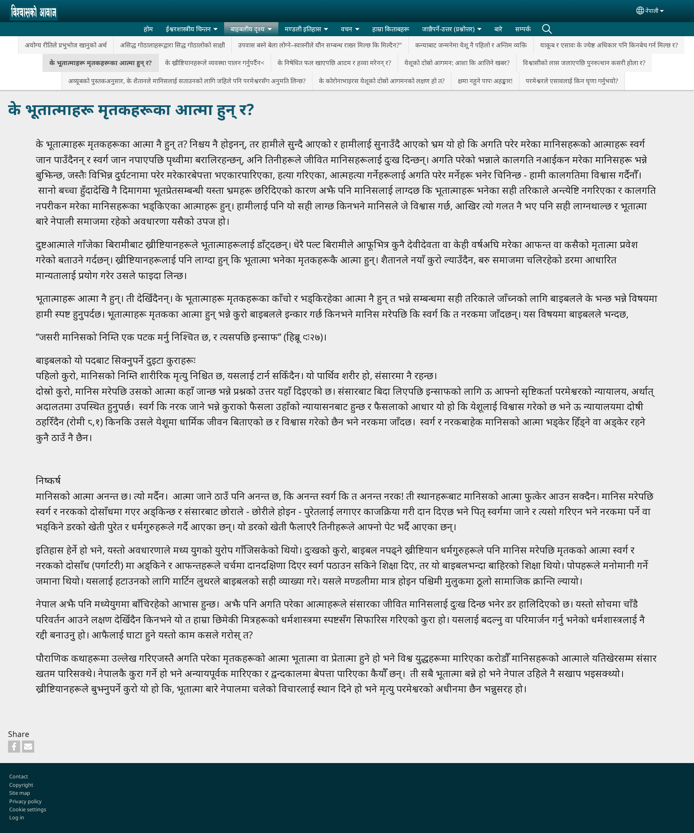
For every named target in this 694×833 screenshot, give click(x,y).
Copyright (21, 784)
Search (547, 29)
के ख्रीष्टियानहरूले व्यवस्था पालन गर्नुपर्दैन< (214, 62)
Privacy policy (25, 801)
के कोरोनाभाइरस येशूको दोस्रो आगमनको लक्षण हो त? (382, 80)
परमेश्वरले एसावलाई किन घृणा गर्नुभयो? (572, 80)
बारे (498, 29)
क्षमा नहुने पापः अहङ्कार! (485, 80)
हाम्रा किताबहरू (390, 29)
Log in (16, 817)
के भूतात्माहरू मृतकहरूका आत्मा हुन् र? (100, 62)
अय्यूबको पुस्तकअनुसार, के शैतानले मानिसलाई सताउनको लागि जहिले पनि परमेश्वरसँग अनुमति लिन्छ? (187, 80)
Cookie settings (27, 809)
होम (148, 29)
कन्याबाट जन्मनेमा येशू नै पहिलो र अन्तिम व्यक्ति (471, 45)
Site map (19, 792)
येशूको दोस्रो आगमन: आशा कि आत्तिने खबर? (457, 62)
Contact (18, 776)
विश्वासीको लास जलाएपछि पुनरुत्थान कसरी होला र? (584, 62)
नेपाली (652, 10)
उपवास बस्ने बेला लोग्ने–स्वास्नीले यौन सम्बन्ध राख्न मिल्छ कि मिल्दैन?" (320, 45)
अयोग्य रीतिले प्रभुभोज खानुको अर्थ (66, 45)
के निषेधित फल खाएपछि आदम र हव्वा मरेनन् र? (334, 62)
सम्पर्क (523, 29)
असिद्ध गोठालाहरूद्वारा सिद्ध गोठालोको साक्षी (172, 45)
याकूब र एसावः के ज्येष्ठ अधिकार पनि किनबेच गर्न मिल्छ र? (609, 45)
